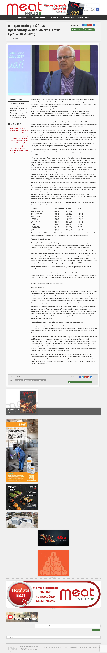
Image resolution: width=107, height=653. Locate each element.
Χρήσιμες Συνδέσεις (89, 10)
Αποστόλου (19, 380)
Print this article (77, 29)
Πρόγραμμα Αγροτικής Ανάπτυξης (35, 380)
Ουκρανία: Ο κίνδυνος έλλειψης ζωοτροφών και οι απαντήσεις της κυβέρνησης (19, 131)
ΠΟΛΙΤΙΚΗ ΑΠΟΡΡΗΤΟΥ (84, 647)
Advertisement (53, 547)
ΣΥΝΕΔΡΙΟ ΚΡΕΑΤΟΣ (83, 17)
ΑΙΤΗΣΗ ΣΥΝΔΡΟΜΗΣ (55, 647)
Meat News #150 (14, 410)
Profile (45, 647)
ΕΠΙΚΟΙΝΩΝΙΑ (97, 647)
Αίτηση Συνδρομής (90, 9)
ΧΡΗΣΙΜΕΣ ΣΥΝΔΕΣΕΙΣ (70, 647)
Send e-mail (89, 29)
